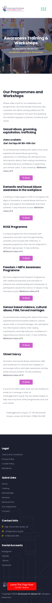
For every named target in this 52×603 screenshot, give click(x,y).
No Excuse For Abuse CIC (29, 593)
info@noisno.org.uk (14, 531)
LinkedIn (5, 556)
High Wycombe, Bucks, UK (16, 526)
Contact (6, 511)
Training (5, 488)
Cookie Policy (8, 463)
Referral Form (8, 502)
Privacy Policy (8, 459)
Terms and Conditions (12, 454)
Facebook (6, 565)
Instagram (7, 551)
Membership (8, 493)
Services (6, 497)
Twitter (5, 560)
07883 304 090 (12, 535)
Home (5, 483)
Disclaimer (6, 468)
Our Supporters (9, 506)
